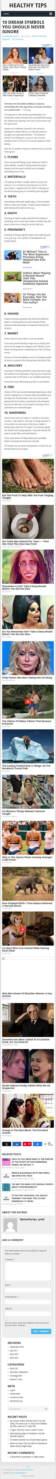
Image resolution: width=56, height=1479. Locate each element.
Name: (8, 1285)
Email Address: (11, 1297)
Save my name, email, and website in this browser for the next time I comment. (27, 1324)
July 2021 (14, 1350)
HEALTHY (35, 36)
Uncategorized (16, 1376)
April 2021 (14, 1358)
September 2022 (17, 1347)
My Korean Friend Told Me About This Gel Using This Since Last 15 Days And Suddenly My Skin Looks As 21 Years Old (28, 1423)
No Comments (18, 39)
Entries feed (15, 1394)
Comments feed (16, 1397)
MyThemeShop (19, 1473)
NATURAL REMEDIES (19, 1372)
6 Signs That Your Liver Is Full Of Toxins (26, 1430)
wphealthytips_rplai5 (10, 36)
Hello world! (39, 1457)
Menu (6, 14)
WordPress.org (16, 1401)
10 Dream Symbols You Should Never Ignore (28, 1440)
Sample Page (28, 1476)
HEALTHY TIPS (28, 5)
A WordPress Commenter (20, 1457)
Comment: (10, 1259)
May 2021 (14, 1354)
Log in (12, 1390)
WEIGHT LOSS (16, 1379)
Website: (8, 1309)
